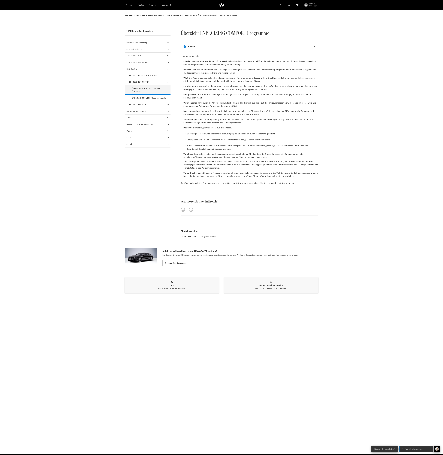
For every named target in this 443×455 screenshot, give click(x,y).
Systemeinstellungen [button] (135, 49)
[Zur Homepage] (221, 4)
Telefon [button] (129, 118)
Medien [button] (129, 131)
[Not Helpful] (191, 209)
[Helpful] (183, 209)
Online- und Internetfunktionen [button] (139, 124)
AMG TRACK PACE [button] (133, 56)
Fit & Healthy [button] (131, 69)
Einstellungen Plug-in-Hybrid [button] (138, 62)
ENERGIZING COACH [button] (138, 104)
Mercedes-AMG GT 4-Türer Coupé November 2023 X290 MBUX (168, 15)
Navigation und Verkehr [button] (136, 111)
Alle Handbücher (132, 15)
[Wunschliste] (297, 5)
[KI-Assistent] (437, 449)
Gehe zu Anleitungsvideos (176, 263)
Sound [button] (129, 144)
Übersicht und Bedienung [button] (136, 42)
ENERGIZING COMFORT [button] (139, 82)
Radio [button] (128, 137)
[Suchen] (289, 5)
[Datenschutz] (280, 5)
